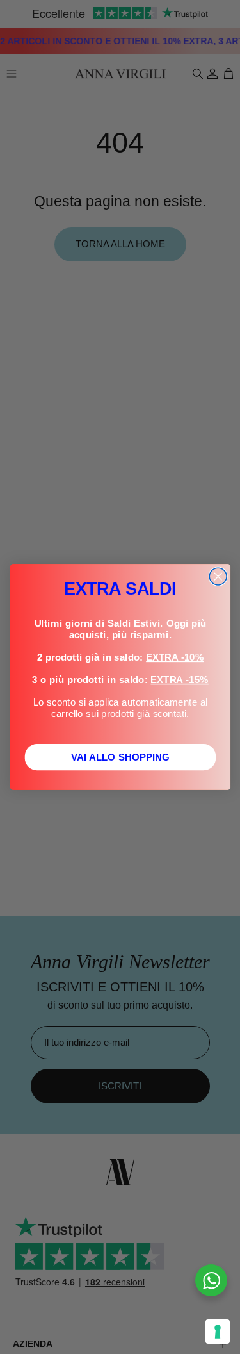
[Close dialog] (218, 576)
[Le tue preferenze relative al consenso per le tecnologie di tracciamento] (217, 1331)
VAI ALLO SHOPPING (120, 757)
